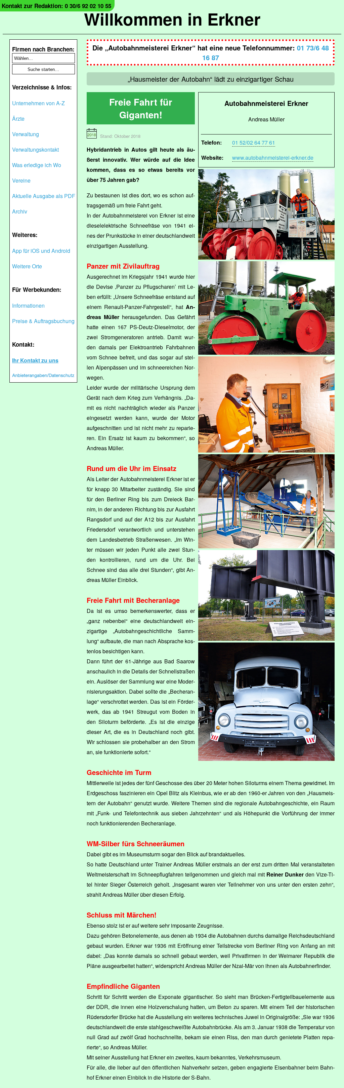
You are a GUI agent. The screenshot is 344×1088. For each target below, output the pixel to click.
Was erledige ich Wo (36, 165)
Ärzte (18, 118)
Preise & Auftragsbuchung (43, 321)
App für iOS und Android (41, 251)
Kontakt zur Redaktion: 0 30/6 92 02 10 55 (56, 6)
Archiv (19, 211)
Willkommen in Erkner (172, 19)
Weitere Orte (27, 266)
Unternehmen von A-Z (38, 103)
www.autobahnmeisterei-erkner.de (272, 157)
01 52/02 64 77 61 (253, 142)
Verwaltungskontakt (35, 149)
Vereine (21, 180)
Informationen (28, 305)
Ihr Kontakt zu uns (35, 360)
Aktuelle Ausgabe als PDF (43, 196)
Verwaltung (25, 134)
